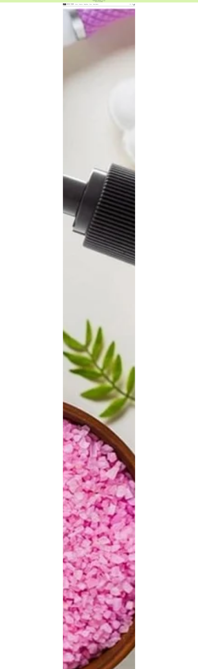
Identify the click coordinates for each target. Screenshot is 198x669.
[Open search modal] (130, 4)
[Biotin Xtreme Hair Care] (68, 4)
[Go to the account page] (132, 4)
